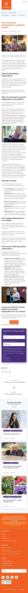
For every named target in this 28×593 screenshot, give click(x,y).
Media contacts (5, 538)
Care (19, 31)
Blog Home (5, 31)
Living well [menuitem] (13, 15)
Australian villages (6, 561)
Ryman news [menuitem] (21, 15)
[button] (23, 1)
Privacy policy (21, 589)
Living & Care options (7, 565)
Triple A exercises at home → (14, 394)
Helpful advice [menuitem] (5, 15)
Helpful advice (13, 31)
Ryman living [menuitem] (12, 12)
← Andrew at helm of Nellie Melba (14, 382)
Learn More (14, 322)
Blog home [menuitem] (4, 12)
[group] (14, 56)
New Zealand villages (7, 563)
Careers (3, 533)
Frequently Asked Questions (9, 540)
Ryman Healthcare (7, 324)
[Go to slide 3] (14, 305)
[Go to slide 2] (13, 305)
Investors (4, 536)
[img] (21, 56)
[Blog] (14, 387)
